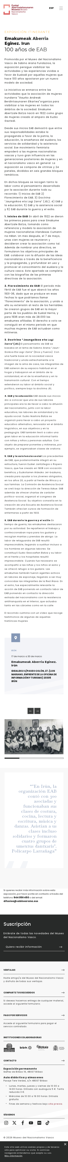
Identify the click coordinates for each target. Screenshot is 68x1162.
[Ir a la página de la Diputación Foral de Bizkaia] (42, 1048)
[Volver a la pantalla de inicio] (13, 9)
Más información (13, 1156)
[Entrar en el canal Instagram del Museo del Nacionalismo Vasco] (6, 1122)
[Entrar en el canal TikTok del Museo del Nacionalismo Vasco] (47, 1122)
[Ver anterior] (31, 711)
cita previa (55, 1103)
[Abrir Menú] (61, 8)
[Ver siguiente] (37, 711)
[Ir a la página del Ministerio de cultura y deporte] (59, 1048)
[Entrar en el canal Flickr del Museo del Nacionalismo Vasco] (39, 1122)
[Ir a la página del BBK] (26, 1047)
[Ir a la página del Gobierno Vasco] (9, 1047)
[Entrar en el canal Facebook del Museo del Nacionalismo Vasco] (23, 1122)
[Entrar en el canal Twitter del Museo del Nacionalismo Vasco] (14, 1122)
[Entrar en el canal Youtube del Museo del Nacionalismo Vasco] (31, 1122)
